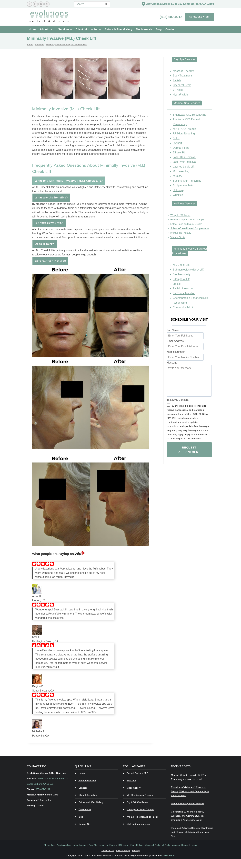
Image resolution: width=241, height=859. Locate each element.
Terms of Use (107, 850)
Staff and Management (138, 824)
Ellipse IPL (179, 152)
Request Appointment (189, 450)
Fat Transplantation (184, 293)
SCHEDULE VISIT (199, 17)
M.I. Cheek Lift (181, 264)
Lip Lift (177, 283)
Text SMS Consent (177, 399)
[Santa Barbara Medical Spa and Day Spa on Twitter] (35, 4)
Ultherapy (178, 190)
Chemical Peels (182, 85)
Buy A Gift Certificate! (137, 802)
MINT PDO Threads (184, 129)
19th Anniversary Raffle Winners (187, 803)
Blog (159, 29)
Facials (177, 80)
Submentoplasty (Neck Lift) (188, 269)
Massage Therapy (183, 71)
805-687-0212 (43, 789)
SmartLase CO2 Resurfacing (189, 114)
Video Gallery (134, 787)
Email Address (175, 341)
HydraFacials (180, 94)
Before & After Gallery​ (118, 29)
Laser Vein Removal (184, 161)
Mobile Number (176, 351)
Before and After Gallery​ (91, 802)
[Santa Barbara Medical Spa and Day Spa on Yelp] (47, 4)
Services (83, 787)
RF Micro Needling (184, 133)
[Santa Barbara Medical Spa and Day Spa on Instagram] (41, 4)
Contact (170, 29)
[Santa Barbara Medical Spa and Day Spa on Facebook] (29, 4)
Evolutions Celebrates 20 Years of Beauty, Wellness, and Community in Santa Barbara (190, 791)
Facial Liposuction (183, 288)
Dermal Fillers (181, 147)
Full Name (173, 330)
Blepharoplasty (181, 274)
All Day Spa (49, 845)
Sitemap (136, 850)
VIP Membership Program (140, 795)
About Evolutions (87, 780)
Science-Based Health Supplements (189, 228)
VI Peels (178, 89)
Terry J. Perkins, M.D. (138, 773)
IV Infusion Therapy (180, 232)
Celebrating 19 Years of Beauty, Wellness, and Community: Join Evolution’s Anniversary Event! (187, 815)
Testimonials (144, 29)
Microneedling (181, 171)
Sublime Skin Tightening (187, 180)
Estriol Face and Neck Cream (186, 224)
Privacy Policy (123, 850)
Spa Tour (131, 780)
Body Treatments (182, 75)
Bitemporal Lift (181, 279)
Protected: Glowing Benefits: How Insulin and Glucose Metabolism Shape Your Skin (192, 832)
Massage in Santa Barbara (140, 809)
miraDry (177, 176)
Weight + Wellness (180, 215)
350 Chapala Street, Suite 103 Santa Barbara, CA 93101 (180, 3)
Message (172, 362)
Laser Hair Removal (184, 157)
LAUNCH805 (168, 855)
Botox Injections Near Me (85, 845)
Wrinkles (178, 195)
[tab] (184, 59)
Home (32, 29)
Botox (176, 138)
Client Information (88, 795)
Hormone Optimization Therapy (187, 219)
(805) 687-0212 (171, 17)
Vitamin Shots (177, 237)
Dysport (177, 143)
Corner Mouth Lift (183, 307)
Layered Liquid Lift (183, 166)
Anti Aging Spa (64, 845)
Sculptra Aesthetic (183, 185)
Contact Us (84, 824)
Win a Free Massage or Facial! (143, 816)
